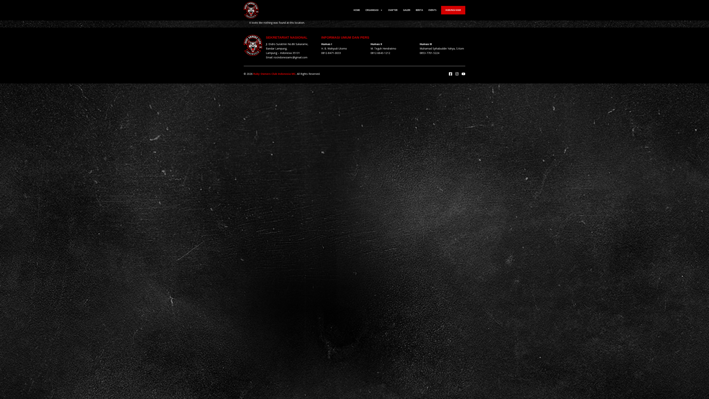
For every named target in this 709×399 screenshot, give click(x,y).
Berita (419, 10)
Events (432, 10)
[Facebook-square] (450, 74)
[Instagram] (457, 74)
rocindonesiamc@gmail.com (290, 57)
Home (357, 10)
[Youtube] (463, 74)
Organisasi (372, 10)
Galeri (406, 10)
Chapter (393, 10)
